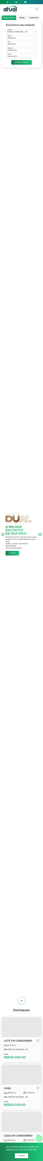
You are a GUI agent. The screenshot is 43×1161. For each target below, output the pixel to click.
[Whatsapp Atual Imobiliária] (39, 1138)
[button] (3, 534)
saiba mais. (32, 1150)
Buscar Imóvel (8, 18)
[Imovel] (21, 1027)
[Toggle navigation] (36, 9)
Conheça (12, 553)
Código (22, 18)
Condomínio (33, 18)
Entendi (21, 1156)
